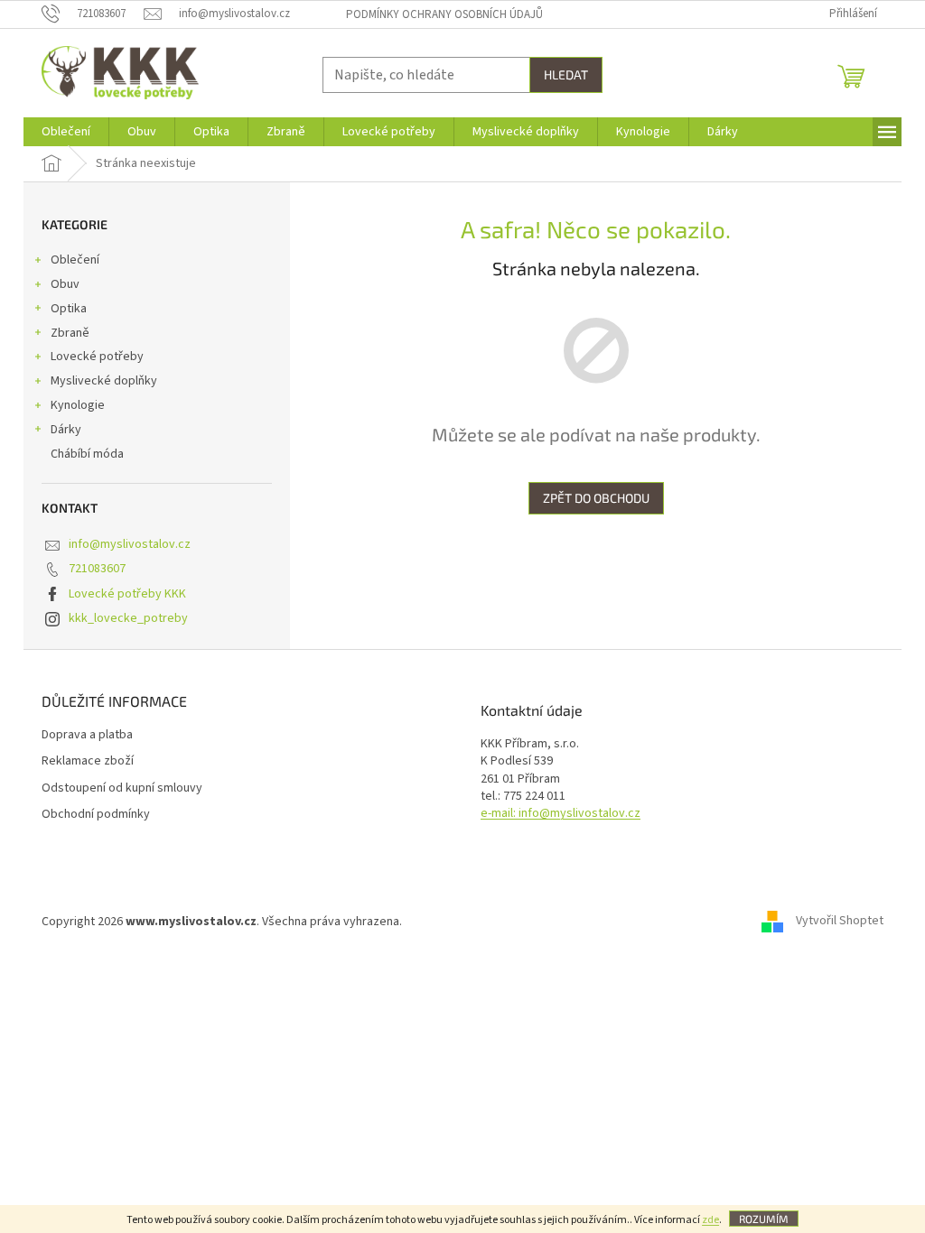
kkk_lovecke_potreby (128, 618)
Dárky (66, 430)
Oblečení (75, 260)
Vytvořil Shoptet (839, 922)
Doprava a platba (87, 735)
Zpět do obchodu (596, 497)
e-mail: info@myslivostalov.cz (560, 813)
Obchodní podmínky (96, 814)
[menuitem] (65, 131)
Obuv (65, 284)
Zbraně (70, 333)
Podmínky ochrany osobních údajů (444, 14)
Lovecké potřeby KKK (127, 594)
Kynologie (78, 405)
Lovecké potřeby (97, 357)
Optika (69, 309)
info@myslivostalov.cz (130, 544)
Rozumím (764, 1218)
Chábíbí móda (87, 454)
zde (710, 1220)
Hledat (566, 74)
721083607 (97, 569)
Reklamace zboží (88, 761)
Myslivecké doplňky (104, 381)
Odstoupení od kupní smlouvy (122, 788)
